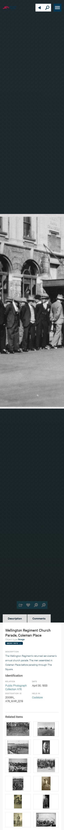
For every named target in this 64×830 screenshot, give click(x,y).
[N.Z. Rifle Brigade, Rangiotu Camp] (46, 729)
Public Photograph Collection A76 (16, 687)
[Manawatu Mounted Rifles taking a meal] (46, 819)
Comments (39, 618)
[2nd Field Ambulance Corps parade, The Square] (18, 765)
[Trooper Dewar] (18, 801)
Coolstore (37, 697)
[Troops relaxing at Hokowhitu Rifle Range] (18, 783)
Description (15, 618)
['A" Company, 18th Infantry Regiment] (18, 729)
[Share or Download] (20, 605)
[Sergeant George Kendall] (46, 801)
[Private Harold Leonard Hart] (18, 819)
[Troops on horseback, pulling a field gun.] (46, 765)
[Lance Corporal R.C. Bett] (46, 783)
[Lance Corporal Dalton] (46, 747)
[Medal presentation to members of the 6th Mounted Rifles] (18, 747)
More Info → (14, 643)
